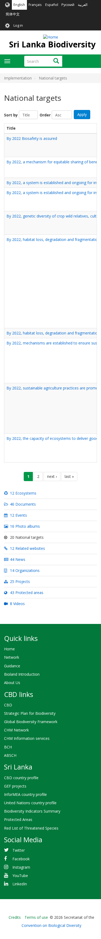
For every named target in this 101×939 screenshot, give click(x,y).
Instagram (21, 867)
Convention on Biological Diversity (51, 925)
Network (11, 657)
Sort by (11, 115)
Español (51, 4)
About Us (12, 682)
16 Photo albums (24, 526)
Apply (82, 114)
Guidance (12, 665)
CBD (8, 704)
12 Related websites (27, 548)
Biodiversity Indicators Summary (32, 811)
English (19, 4)
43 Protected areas (26, 592)
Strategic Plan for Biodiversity (29, 713)
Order (45, 115)
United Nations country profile (30, 802)
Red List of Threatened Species (31, 828)
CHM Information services (27, 738)
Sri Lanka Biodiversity (52, 44)
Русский (67, 4)
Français (35, 4)
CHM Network (16, 730)
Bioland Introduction (22, 674)
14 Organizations (24, 570)
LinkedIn (19, 883)
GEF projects (15, 786)
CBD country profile (21, 777)
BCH (8, 747)
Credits (15, 917)
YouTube (20, 875)
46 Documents (22, 504)
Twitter (18, 850)
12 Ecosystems (22, 493)
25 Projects (19, 581)
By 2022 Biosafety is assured (31, 138)
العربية (83, 4)
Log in (18, 25)
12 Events (18, 515)
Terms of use (36, 917)
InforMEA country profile (25, 794)
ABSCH (10, 755)
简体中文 (13, 14)
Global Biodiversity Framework (30, 721)
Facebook (21, 858)
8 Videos (17, 603)
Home (9, 648)
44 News (17, 559)
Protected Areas (18, 819)
